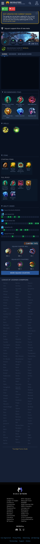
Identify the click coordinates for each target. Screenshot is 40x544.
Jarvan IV (6, 423)
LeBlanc (18, 314)
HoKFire (23, 521)
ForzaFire (10, 517)
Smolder (30, 314)
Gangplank (6, 387)
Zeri (29, 432)
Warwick (30, 395)
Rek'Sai (18, 420)
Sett (29, 291)
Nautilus (18, 373)
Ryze (17, 439)
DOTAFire (10, 512)
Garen (5, 390)
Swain (29, 322)
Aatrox (5, 283)
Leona (17, 319)
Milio (17, 353)
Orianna (18, 394)
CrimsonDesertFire (27, 519)
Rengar (18, 431)
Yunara (30, 418)
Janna (5, 421)
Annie (5, 305)
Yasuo (30, 409)
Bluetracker (24, 510)
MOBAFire (10, 499)
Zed (29, 429)
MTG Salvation (26, 499)
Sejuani (30, 283)
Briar (4, 336)
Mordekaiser (19, 359)
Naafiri (18, 364)
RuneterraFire (11, 508)
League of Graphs (12, 500)
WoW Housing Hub (27, 504)
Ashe (4, 311)
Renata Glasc (20, 425)
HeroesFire (10, 519)
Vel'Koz (30, 376)
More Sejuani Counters (20, 273)
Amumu (5, 300)
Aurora (5, 317)
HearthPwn (24, 512)
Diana (5, 356)
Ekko (4, 364)
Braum (5, 334)
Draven (5, 362)
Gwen (5, 401)
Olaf (17, 392)
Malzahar (18, 342)
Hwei (4, 409)
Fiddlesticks (6, 376)
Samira (18, 442)
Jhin (4, 432)
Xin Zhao (30, 407)
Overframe (24, 515)
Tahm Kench (31, 331)
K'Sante (5, 438)
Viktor (29, 387)
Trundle (30, 350)
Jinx (4, 435)
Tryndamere (31, 353)
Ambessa (6, 297)
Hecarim (6, 404)
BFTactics (10, 521)
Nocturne (18, 384)
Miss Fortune (20, 356)
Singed (30, 303)
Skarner (30, 311)
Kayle (17, 294)
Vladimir (30, 390)
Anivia (5, 303)
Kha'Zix (18, 303)
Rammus (18, 417)
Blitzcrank (6, 328)
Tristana (30, 348)
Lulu (17, 334)
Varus (29, 367)
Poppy (17, 403)
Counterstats (11, 504)
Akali (4, 289)
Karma (18, 283)
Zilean (30, 438)
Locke (17, 328)
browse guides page (9, 21)
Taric (29, 339)
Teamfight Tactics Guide (20, 449)
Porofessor (10, 502)
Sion (29, 305)
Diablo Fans (25, 514)
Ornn (17, 397)
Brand (5, 331)
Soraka (30, 319)
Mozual (25, 48)
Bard (4, 322)
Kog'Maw (18, 311)
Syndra (30, 328)
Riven (17, 434)
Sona (29, 317)
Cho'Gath (6, 348)
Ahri (4, 286)
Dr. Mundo (6, 359)
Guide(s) (4, 54)
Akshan (5, 291)
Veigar (30, 373)
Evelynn (5, 370)
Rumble (18, 436)
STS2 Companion (26, 517)
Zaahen (30, 423)
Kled (17, 308)
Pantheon (18, 400)
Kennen (18, 300)
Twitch (30, 359)
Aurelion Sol (7, 314)
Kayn (17, 297)
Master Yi (18, 348)
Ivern (4, 418)
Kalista (5, 443)
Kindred (18, 305)
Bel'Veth (5, 325)
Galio (5, 384)
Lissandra (19, 325)
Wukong (30, 398)
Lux (17, 336)
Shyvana (30, 300)
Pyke (17, 406)
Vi (28, 381)
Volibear (30, 393)
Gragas (5, 395)
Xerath (30, 404)
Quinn (17, 411)
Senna (30, 286)
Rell (17, 422)
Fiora (4, 379)
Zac (29, 426)
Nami (17, 367)
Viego (29, 384)
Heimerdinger (7, 407)
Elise (4, 367)
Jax (4, 426)
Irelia (4, 415)
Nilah (17, 381)
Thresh (30, 345)
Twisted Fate (32, 356)
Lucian (18, 331)
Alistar (5, 294)
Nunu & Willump (18, 388)
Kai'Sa (5, 440)
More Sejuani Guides (24, 54)
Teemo (30, 342)
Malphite (18, 339)
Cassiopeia (6, 345)
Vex (29, 379)
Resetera (10, 514)
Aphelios (6, 308)
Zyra (29, 443)
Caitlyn (5, 339)
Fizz (4, 381)
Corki (5, 350)
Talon (29, 336)
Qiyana (18, 408)
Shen (29, 297)
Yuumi (30, 421)
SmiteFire (10, 510)
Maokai (18, 345)
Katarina (18, 291)
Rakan (17, 414)
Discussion (12, 54)
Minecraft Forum (26, 500)
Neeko (18, 376)
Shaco (30, 294)
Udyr (29, 362)
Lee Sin (18, 317)
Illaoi (4, 412)
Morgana (18, 362)
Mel (17, 350)
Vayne (30, 370)
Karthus (18, 286)
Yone (29, 412)
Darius (5, 353)
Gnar (4, 393)
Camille (5, 342)
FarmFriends (11, 515)
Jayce (5, 429)
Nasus (17, 370)
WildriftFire (10, 506)
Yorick (30, 415)
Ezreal (5, 373)
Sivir (29, 308)
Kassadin (18, 289)
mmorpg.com (25, 508)
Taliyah (30, 334)
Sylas (29, 325)
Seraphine (31, 289)
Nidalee (18, 379)
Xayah (30, 401)
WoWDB (24, 502)
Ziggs (29, 435)
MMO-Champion (26, 506)
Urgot (29, 364)
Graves (5, 398)
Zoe (29, 440)
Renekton (18, 428)
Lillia (17, 322)
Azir (4, 319)
